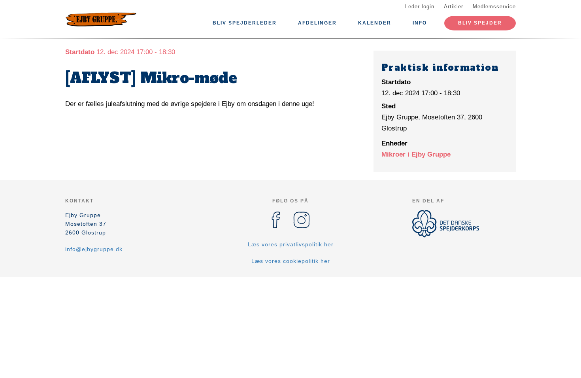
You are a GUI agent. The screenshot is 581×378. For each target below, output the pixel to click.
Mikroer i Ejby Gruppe (416, 154)
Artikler (453, 6)
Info (420, 23)
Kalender (374, 23)
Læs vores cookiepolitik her (290, 261)
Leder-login (419, 6)
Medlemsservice (494, 6)
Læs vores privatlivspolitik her (291, 244)
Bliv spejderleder (245, 23)
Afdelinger (317, 23)
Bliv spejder (480, 23)
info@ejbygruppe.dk (94, 249)
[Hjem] (100, 19)
